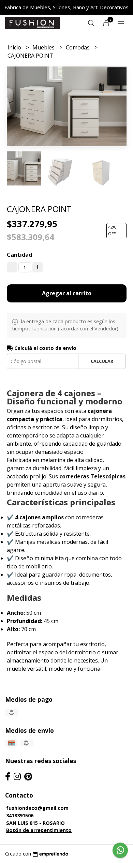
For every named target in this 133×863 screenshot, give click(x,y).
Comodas (78, 47)
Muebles (44, 47)
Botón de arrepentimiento (39, 830)
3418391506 (19, 815)
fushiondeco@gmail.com (37, 808)
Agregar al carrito (66, 293)
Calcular (102, 361)
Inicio (15, 47)
